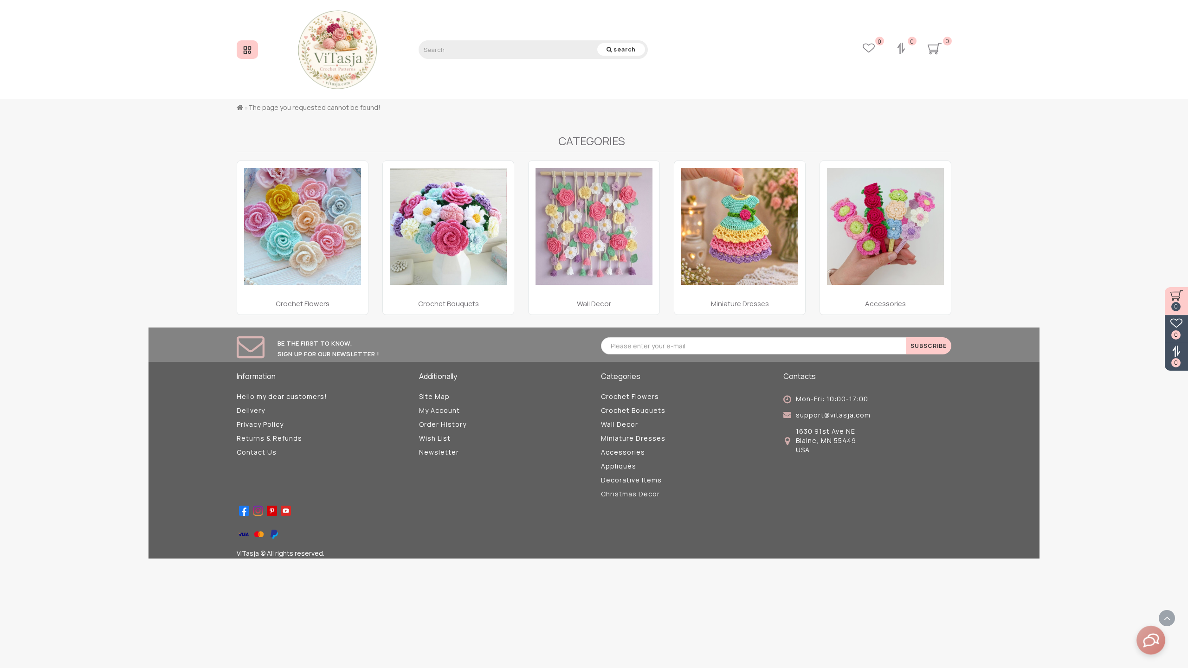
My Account (439, 410)
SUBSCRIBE (928, 346)
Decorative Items (631, 479)
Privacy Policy (260, 424)
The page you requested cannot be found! (314, 107)
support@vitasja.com (833, 415)
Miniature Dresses (633, 438)
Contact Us (257, 452)
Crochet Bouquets (633, 410)
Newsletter (439, 452)
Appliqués (618, 466)
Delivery (251, 410)
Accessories (623, 452)
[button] (938, 228)
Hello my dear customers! (282, 396)
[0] (902, 49)
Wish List (435, 438)
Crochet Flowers (630, 396)
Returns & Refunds (269, 438)
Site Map (434, 396)
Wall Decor (619, 424)
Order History (442, 424)
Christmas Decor (630, 493)
